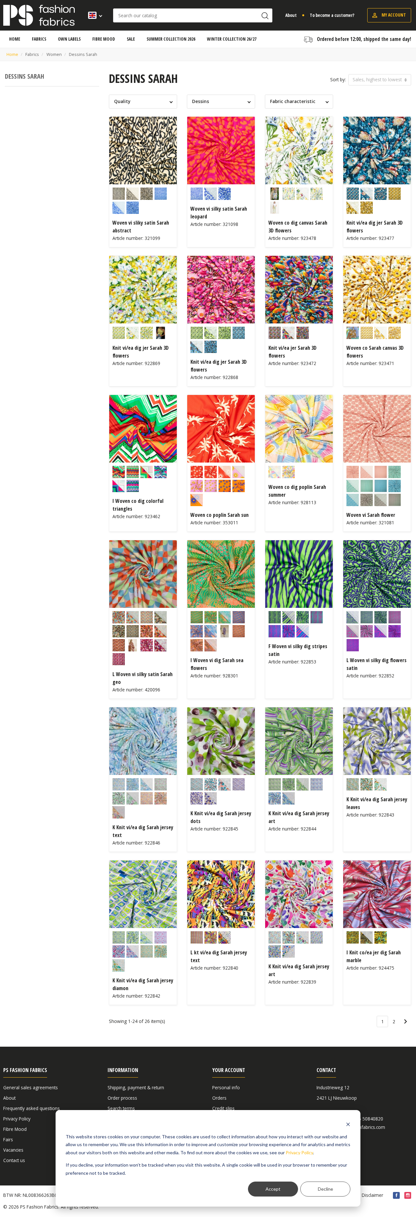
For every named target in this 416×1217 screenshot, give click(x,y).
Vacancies (13, 1150)
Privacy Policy (299, 1152)
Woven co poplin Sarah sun (219, 514)
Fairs (8, 1139)
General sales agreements (30, 1087)
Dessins (200, 101)
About (291, 15)
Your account (228, 1070)
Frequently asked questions (31, 1108)
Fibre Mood (15, 1129)
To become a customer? (332, 15)
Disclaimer (372, 1195)
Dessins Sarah (24, 76)
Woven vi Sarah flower (370, 514)
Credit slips (223, 1108)
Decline (325, 1189)
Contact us (14, 1160)
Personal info (226, 1087)
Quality (122, 101)
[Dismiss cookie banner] (348, 1124)
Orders (219, 1098)
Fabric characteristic (292, 101)
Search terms (121, 1108)
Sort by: (338, 79)
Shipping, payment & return (136, 1087)
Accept (273, 1189)
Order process (122, 1098)
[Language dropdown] (93, 15)
